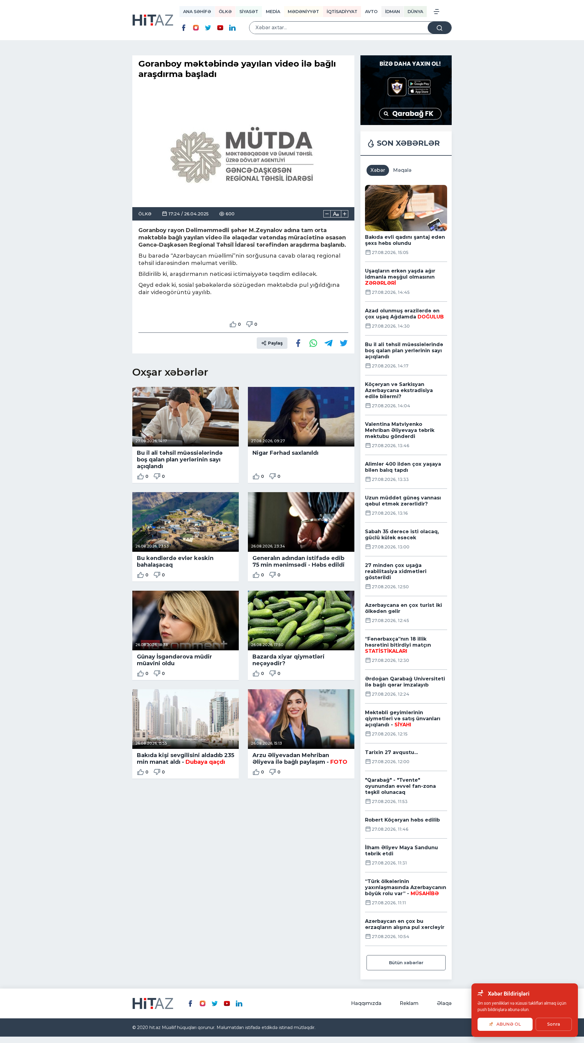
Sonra (553, 1024)
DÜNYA (415, 11)
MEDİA (273, 11)
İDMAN (392, 11)
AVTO (371, 11)
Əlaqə (444, 1003)
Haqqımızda (366, 1003)
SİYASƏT (248, 11)
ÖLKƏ (225, 11)
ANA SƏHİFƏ (197, 11)
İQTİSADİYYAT (342, 11)
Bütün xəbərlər (406, 962)
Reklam (409, 1003)
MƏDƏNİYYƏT (303, 11)
